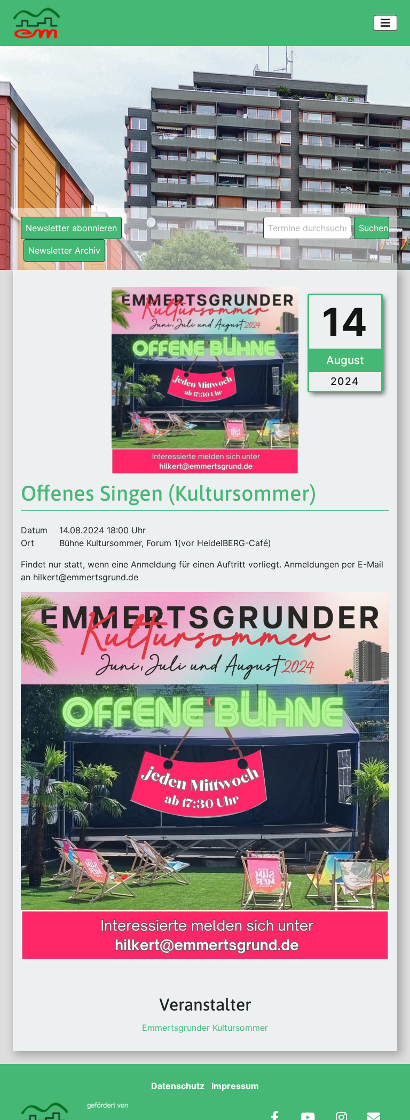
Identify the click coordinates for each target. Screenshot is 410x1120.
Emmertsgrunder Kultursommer (205, 1027)
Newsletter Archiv (64, 250)
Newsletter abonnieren (71, 228)
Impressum (235, 1085)
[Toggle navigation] (385, 23)
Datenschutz (177, 1085)
